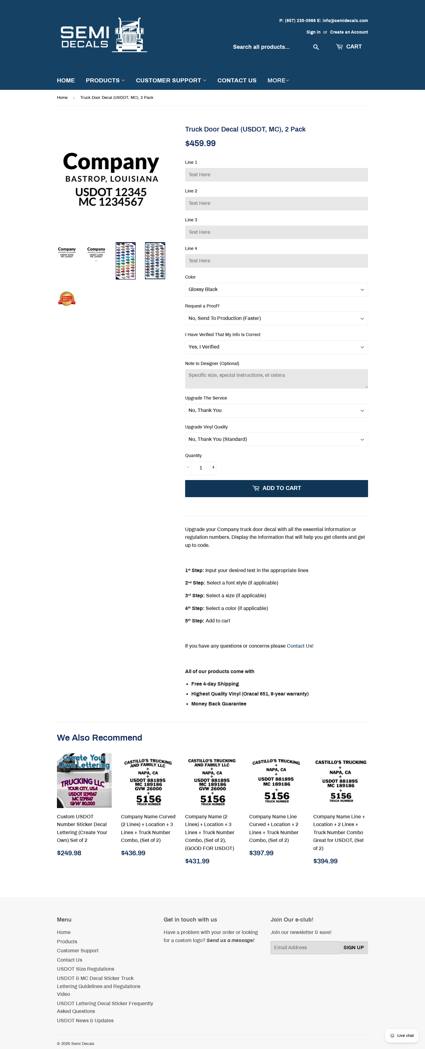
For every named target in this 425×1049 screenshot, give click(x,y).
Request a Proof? (202, 306)
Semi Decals (82, 1044)
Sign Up (353, 947)
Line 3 (191, 220)
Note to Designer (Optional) (212, 363)
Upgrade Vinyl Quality (206, 427)
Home (66, 80)
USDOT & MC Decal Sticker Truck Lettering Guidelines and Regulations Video (98, 986)
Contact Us (237, 80)
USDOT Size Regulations (85, 969)
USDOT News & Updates (85, 1020)
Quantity (193, 455)
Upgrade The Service (206, 398)
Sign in (313, 32)
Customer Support (169, 80)
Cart (353, 47)
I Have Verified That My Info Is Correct (222, 334)
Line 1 (191, 162)
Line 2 (191, 191)
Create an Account (349, 32)
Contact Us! (300, 646)
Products (103, 80)
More (277, 80)
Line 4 (191, 248)
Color (190, 277)
